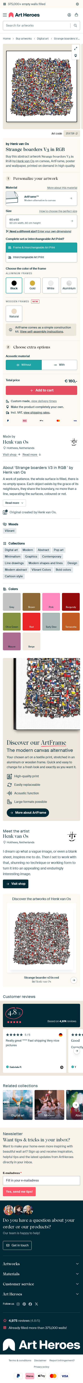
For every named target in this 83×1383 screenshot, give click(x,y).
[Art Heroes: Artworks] (78, 1264)
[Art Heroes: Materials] (78, 1274)
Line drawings (14, 563)
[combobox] (36, 25)
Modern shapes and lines (46, 563)
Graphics (31, 556)
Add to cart (44, 390)
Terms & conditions (20, 1360)
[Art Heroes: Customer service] (78, 1284)
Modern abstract (16, 570)
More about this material (62, 188)
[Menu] (5, 15)
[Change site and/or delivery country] (77, 4)
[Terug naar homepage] (24, 14)
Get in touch (20, 1245)
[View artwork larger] (75, 48)
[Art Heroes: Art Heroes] (78, 1294)
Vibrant (9, 531)
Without (26, 364)
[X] (36, 1304)
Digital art (11, 550)
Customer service (18, 1284)
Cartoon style (14, 576)
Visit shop (10, 455)
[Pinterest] (24, 1304)
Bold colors (63, 570)
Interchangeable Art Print (28, 257)
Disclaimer (40, 1360)
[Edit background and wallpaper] (75, 55)
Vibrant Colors (41, 570)
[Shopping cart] (76, 15)
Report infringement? (62, 1360)
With (62, 364)
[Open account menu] (69, 15)
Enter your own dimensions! (40, 231)
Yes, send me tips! (19, 1191)
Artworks (11, 1264)
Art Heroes (12, 1294)
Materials (11, 1274)
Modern (28, 550)
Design (72, 563)
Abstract (43, 550)
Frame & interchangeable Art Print (34, 247)
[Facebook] (30, 1304)
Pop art (59, 550)
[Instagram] (18, 1304)
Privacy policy (41, 1366)
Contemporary (51, 556)
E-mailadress (12, 1172)
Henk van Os (19, 144)
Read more (30, 455)
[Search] (75, 25)
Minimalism (12, 556)
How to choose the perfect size (58, 211)
